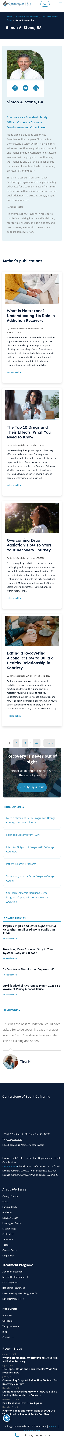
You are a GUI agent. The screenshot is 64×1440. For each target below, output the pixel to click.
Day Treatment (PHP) (13, 1298)
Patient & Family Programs (21, 863)
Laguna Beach (9, 1206)
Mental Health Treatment (15, 1276)
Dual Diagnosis (10, 1282)
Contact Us (7, 1337)
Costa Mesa (8, 1233)
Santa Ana (7, 1239)
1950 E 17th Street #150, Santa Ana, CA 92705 (26, 1134)
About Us (7, 1315)
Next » (49, 743)
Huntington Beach (11, 1223)
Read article (15, 372)
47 (36, 743)
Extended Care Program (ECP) (23, 834)
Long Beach (8, 1255)
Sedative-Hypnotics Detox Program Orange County (30, 878)
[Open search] (45, 4)
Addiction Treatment (12, 1271)
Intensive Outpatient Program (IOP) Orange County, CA (30, 849)
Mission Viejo (9, 1228)
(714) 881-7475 (14, 1139)
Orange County (10, 1196)
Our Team (7, 1320)
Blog (4, 1331)
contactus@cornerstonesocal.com (27, 1144)
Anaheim (7, 1212)
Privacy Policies (32, 1430)
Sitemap (53, 1426)
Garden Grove (9, 1250)
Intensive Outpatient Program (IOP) (20, 1293)
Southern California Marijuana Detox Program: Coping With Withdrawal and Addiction (27, 897)
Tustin (5, 1244)
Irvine (5, 1201)
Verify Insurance (10, 1326)
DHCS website (9, 1166)
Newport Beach (10, 1217)
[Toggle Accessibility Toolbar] (6, 1418)
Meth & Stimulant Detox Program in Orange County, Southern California (30, 820)
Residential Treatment (13, 1287)
